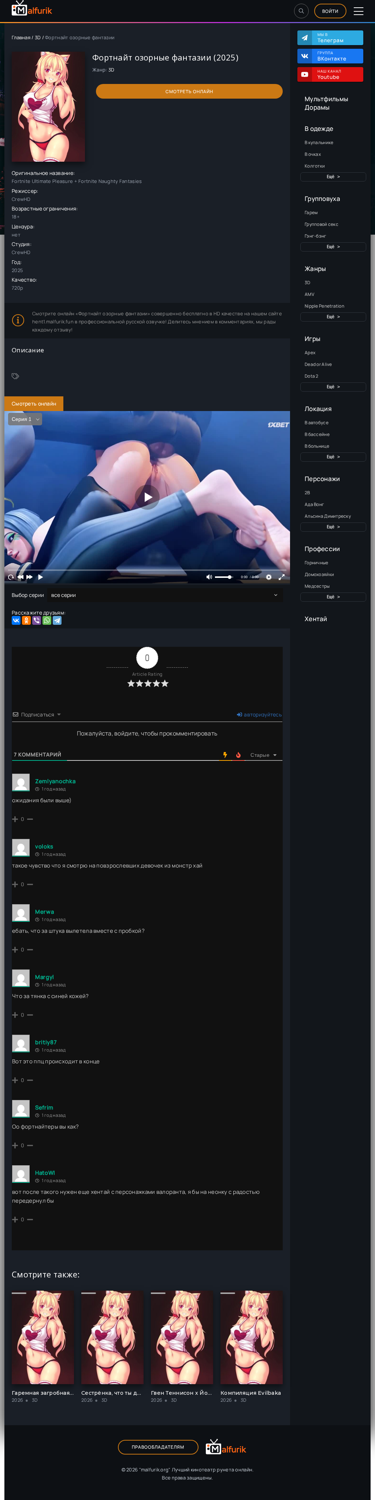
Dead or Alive (318, 364)
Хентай (316, 619)
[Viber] (36, 620)
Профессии (322, 548)
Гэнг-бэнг (316, 236)
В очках (313, 154)
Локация (318, 408)
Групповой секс (321, 224)
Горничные (316, 563)
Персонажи (322, 478)
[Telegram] (57, 620)
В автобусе (316, 422)
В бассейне (317, 434)
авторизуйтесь (262, 714)
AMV (309, 294)
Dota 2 (312, 376)
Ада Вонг (314, 504)
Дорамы (317, 107)
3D (308, 282)
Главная (21, 37)
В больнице (317, 446)
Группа (332, 56)
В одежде (319, 128)
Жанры (315, 268)
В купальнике (319, 142)
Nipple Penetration (324, 306)
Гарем (311, 212)
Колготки (315, 166)
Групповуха (322, 198)
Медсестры (317, 586)
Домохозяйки (319, 574)
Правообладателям (158, 1447)
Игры (312, 338)
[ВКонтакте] (16, 620)
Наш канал (329, 74)
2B (307, 492)
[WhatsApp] (46, 620)
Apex (310, 352)
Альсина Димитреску (328, 516)
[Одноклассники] (26, 620)
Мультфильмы (326, 99)
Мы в (331, 38)
